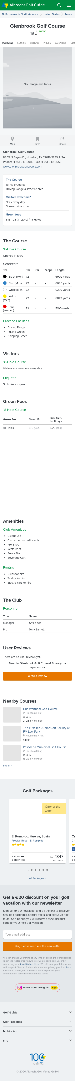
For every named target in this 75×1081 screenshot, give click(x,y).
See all (6, 765)
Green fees (13, 214)
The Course (14, 179)
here (68, 967)
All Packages (36, 878)
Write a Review (37, 676)
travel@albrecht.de (29, 964)
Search (59, 5)
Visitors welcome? (18, 197)
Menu (69, 5)
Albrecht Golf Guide (27, 5)
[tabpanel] (37, 832)
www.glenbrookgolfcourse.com (22, 166)
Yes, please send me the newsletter (37, 946)
